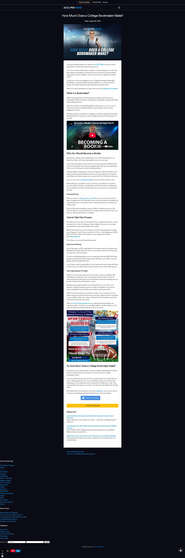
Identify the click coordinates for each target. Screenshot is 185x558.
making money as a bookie (88, 198)
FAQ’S (2, 504)
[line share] (92, 556)
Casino (2, 487)
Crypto (2, 496)
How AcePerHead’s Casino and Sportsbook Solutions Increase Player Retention (90, 417)
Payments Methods (6, 493)
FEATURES (4, 472)
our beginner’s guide (86, 180)
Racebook (3, 489)
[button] (119, 8)
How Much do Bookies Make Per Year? (13, 517)
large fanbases (75, 236)
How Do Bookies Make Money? (11, 515)
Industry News (5, 532)
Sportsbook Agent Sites (8, 521)
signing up (99, 391)
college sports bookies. (110, 88)
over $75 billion (99, 64)
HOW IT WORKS (6, 478)
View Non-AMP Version (97, 547)
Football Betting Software (8, 519)
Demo (2, 467)
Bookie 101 (3, 530)
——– (2, 470)
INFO (2, 498)
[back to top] (180, 550)
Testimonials (4, 538)
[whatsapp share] (92, 554)
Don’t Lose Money (6, 502)
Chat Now (105, 2)
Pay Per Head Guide (7, 534)
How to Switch (5, 483)
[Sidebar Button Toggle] (119, 8)
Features (3, 474)
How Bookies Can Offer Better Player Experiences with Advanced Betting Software (91, 427)
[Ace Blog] (73, 7)
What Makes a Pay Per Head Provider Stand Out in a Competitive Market (91, 436)
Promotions (4, 500)
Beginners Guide (5, 480)
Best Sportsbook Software (9, 512)
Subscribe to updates (92, 398)
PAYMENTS (4, 491)
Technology (4, 476)
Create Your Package (84, 2)
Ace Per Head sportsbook (81, 303)
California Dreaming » (76, 452)
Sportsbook (4, 485)
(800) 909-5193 (97, 2)
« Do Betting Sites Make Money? (81, 454)
